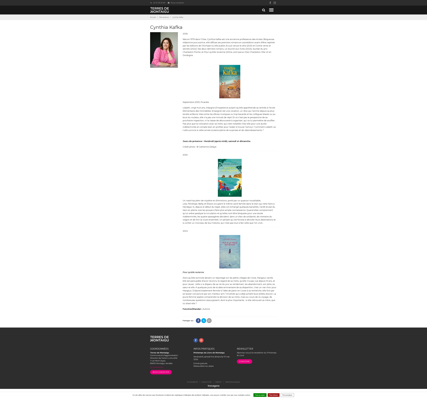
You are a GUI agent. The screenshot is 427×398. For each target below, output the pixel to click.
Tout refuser (273, 395)
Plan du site (206, 382)
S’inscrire (244, 361)
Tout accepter (260, 395)
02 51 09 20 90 (159, 3)
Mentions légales (232, 382)
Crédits (218, 382)
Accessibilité (192, 382)
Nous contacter (177, 3)
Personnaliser (287, 395)
